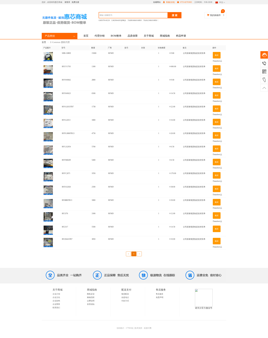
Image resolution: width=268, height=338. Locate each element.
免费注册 (75, 2)
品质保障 (133, 35)
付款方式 (125, 301)
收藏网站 (157, 2)
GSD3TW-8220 (104, 20)
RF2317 (65, 227)
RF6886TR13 (67, 200)
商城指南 (165, 35)
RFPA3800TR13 (68, 133)
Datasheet (216, 61)
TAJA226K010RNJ (150, 20)
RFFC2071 (66, 173)
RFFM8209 (66, 160)
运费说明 (90, 301)
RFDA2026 (66, 187)
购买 (217, 55)
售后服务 (159, 294)
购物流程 (90, 297)
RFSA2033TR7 (68, 107)
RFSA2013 (66, 120)
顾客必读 (90, 294)
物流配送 (125, 294)
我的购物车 (215, 15)
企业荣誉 (56, 304)
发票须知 (90, 304)
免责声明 (159, 297)
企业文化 (56, 297)
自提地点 (125, 297)
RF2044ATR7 (67, 239)
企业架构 (56, 301)
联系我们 (56, 308)
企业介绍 (56, 294)
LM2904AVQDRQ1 (119, 20)
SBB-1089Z (66, 53)
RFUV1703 (66, 66)
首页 (85, 35)
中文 (221, 2)
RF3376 (65, 213)
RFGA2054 (66, 147)
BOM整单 (116, 35)
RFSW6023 (66, 93)
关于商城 (149, 35)
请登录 (67, 2)
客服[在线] (170, 2)
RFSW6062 (66, 80)
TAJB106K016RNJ (135, 20)
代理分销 (100, 35)
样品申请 (181, 35)
